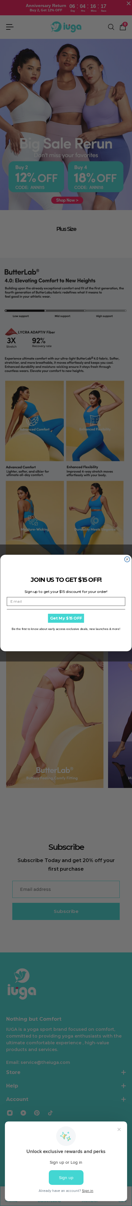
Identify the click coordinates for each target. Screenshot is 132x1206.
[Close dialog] (127, 559)
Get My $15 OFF (66, 618)
